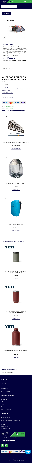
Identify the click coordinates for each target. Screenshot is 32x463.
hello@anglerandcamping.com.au (11, 420)
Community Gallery (6, 391)
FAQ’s (2, 401)
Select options (16, 148)
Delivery (3, 404)
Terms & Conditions (6, 409)
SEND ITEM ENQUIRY (8, 97)
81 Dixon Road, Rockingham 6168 (5, 427)
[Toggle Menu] (29, 6)
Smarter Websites (21, 460)
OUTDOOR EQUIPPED (9, 106)
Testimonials (4, 388)
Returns (3, 407)
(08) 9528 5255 (6, 417)
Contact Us (4, 399)
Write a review (19, 369)
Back (7, 13)
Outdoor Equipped (10, 108)
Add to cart (16, 189)
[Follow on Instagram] (6, 445)
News (2, 386)
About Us (3, 383)
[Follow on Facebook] (2, 445)
